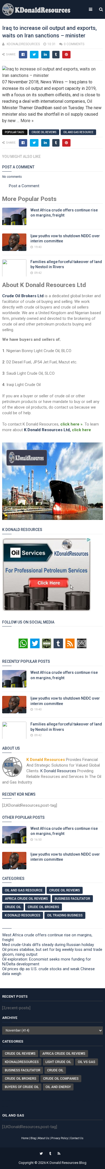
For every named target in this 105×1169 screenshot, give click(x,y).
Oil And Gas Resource (78, 132)
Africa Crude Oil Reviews (26, 899)
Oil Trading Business (65, 915)
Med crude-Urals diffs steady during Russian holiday (48, 944)
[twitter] (41, 1154)
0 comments (74, 44)
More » (27, 120)
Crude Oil (13, 907)
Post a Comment (24, 185)
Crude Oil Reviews (44, 132)
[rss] (59, 1154)
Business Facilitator (72, 899)
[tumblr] (50, 1154)
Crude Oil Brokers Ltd (23, 295)
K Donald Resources (58, 770)
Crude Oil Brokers (43, 907)
